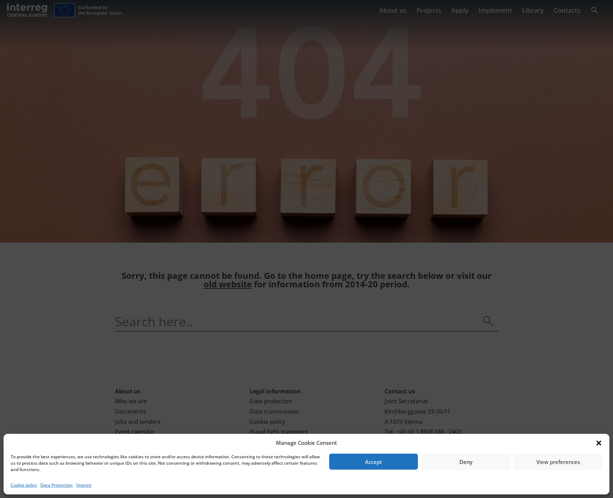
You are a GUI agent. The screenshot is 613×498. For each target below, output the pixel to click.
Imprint (84, 485)
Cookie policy (24, 485)
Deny (466, 461)
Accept (373, 461)
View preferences (558, 461)
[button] (598, 443)
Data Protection (56, 485)
